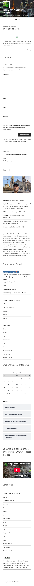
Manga (5, 332)
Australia (5, 311)
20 (4, 387)
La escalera (6, 325)
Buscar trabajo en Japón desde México (14, 293)
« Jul (8, 393)
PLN (4, 336)
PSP (4, 343)
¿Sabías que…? (7, 357)
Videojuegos (6, 354)
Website (5, 116)
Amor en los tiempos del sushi (12, 300)
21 (8, 387)
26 (30, 387)
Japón (4, 322)
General (8, 57)
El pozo (5, 314)
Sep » (25, 393)
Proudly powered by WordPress (11, 581)
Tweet (29, 50)
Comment (6, 74)
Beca (4, 285)
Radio (4, 347)
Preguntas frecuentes (9, 282)
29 (13, 390)
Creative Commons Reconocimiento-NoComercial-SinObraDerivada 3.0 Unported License (16, 565)
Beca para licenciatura (9, 289)
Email (5, 107)
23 (17, 387)
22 (12, 387)
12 (29, 381)
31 (21, 390)
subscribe (17, 127)
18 (25, 384)
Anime (5, 304)
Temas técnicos (7, 350)
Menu (18, 19)
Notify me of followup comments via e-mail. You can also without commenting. (16, 128)
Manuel (14, 26)
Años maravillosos (8, 307)
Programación (7, 340)
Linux (4, 329)
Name (5, 98)
